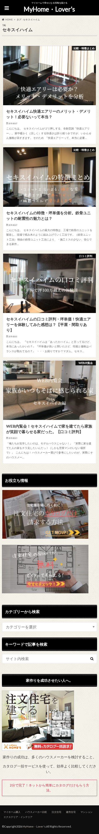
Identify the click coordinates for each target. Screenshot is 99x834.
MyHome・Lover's (49, 9)
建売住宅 (71, 811)
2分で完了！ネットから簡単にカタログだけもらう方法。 (49, 787)
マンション (86, 811)
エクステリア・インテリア (18, 817)
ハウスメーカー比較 (36, 811)
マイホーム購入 (12, 811)
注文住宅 (56, 811)
